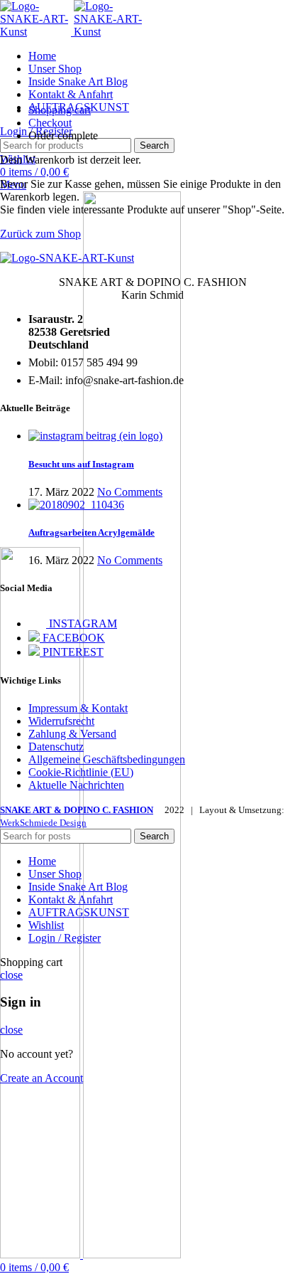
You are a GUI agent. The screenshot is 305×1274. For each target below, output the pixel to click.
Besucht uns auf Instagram (81, 464)
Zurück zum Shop (40, 234)
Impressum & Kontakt (78, 708)
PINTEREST (72, 652)
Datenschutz (56, 746)
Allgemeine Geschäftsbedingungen (106, 759)
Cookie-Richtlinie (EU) (80, 772)
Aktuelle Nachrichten (76, 785)
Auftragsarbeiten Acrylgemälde (91, 532)
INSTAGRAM (81, 623)
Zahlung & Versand (72, 734)
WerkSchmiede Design (43, 822)
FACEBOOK (72, 638)
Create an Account (41, 1078)
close (11, 975)
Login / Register (64, 938)
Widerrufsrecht (61, 721)
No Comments (129, 492)
